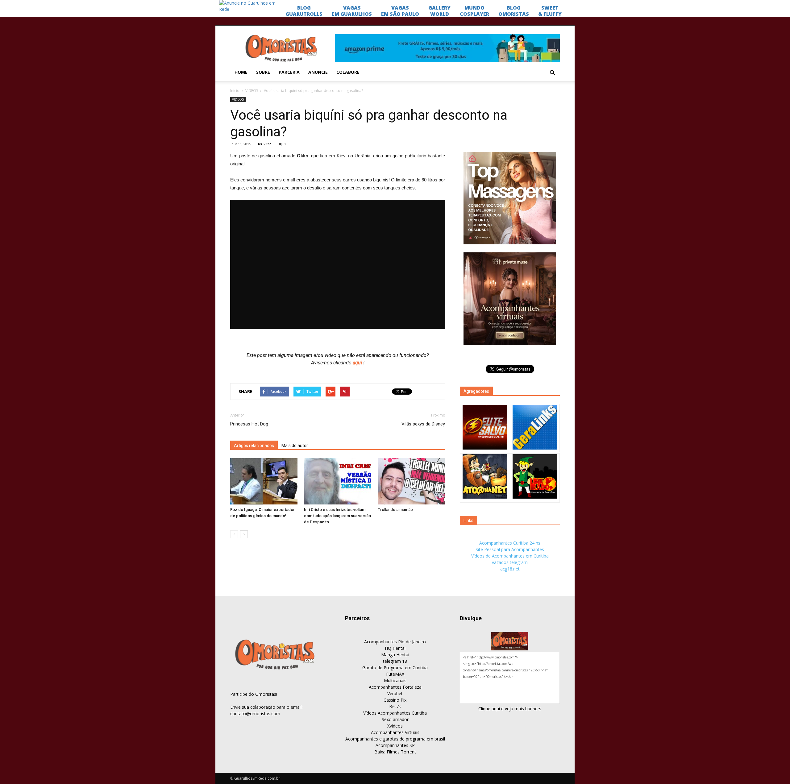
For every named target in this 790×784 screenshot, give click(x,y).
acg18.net (510, 569)
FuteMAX (395, 674)
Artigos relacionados (254, 445)
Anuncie (318, 72)
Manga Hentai (395, 654)
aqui (358, 363)
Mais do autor (294, 445)
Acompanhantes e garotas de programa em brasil (395, 739)
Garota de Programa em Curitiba (395, 667)
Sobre (263, 72)
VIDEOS (251, 90)
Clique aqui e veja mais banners (509, 708)
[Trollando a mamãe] (411, 481)
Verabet (395, 693)
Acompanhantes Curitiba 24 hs (509, 543)
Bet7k (395, 706)
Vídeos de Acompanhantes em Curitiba (510, 556)
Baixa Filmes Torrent (395, 752)
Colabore (348, 72)
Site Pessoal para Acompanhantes (510, 549)
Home (241, 72)
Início (234, 90)
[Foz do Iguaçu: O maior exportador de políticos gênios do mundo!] (263, 481)
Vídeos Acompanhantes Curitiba (395, 713)
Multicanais (395, 680)
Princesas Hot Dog (249, 424)
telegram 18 (395, 661)
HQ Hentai (395, 648)
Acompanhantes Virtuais (395, 732)
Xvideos (395, 726)
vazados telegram (510, 562)
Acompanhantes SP (395, 745)
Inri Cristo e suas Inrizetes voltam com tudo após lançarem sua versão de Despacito (337, 515)
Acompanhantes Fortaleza (395, 687)
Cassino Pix (395, 700)
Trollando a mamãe (395, 509)
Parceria (289, 72)
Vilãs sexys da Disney (423, 424)
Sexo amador (395, 719)
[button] (552, 73)
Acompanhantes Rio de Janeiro (395, 642)
